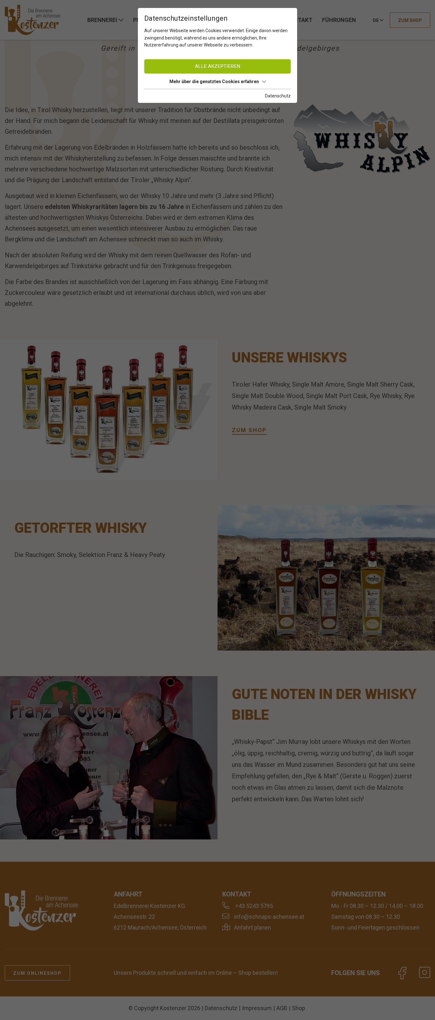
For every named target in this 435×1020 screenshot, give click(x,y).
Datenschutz (278, 95)
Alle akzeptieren (217, 66)
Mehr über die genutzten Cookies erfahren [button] (214, 81)
